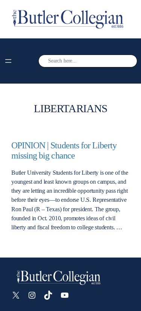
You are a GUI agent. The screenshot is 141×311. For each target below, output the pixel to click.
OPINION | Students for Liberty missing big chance (64, 150)
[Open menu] (8, 61)
